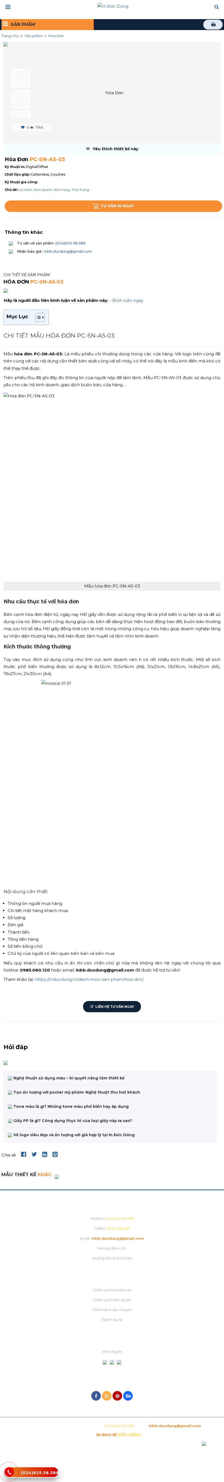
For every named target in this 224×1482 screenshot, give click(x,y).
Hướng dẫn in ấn (112, 1248)
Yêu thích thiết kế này (115, 148)
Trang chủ (10, 36)
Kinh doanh (43, 190)
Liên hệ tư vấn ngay (114, 1007)
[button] (216, 7)
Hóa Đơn (56, 36)
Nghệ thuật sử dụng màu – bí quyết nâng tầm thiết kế (68, 1078)
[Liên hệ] (9, 1475)
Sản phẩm (34, 36)
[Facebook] (96, 1396)
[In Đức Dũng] (113, 5)
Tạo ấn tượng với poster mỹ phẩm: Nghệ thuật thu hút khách (76, 1092)
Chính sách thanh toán (112, 1290)
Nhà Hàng (62, 190)
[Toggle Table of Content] (37, 317)
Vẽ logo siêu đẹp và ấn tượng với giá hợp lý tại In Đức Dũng (73, 1134)
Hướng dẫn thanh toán (112, 1258)
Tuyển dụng (112, 1319)
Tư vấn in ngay (117, 205)
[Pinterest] (117, 1396)
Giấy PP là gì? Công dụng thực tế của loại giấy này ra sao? (72, 1120)
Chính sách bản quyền (112, 1300)
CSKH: (112, 1228)
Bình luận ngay (127, 300)
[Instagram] (106, 1396)
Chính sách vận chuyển (112, 1309)
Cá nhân (25, 190)
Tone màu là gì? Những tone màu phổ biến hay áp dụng (70, 1106)
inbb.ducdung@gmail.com (68, 251)
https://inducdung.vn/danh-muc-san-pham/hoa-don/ (89, 979)
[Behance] (128, 1396)
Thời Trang (80, 190)
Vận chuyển (112, 1351)
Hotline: (112, 1218)
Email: (112, 1238)
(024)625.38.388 (70, 243)
